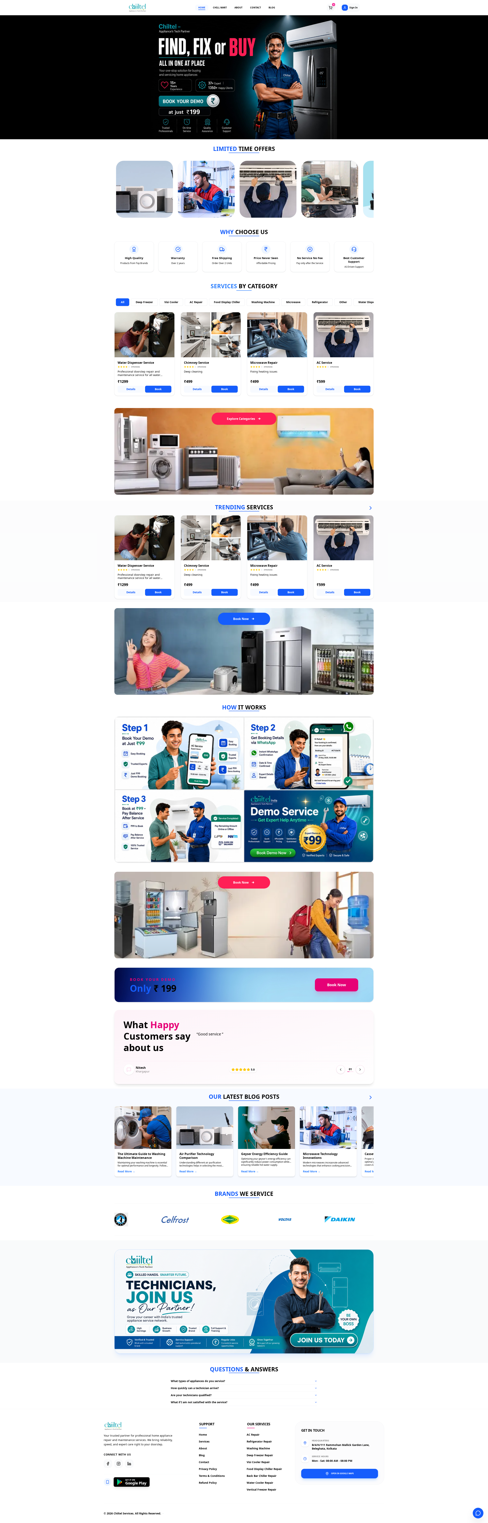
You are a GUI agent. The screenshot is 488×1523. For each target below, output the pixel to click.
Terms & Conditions (212, 1476)
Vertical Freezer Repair (261, 1489)
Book (158, 389)
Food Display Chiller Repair (264, 1469)
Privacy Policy (208, 1469)
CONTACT (255, 7)
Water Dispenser (369, 302)
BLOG (272, 7)
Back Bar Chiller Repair (261, 1476)
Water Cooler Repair (260, 1482)
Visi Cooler (171, 302)
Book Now (241, 619)
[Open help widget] (478, 1513)
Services (204, 1441)
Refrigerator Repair (259, 1441)
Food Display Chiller (227, 302)
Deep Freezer (144, 302)
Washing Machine (263, 302)
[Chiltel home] (137, 7)
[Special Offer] (144, 189)
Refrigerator (320, 302)
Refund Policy (208, 1482)
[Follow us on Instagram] (118, 1463)
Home (203, 1434)
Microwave (293, 302)
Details (130, 389)
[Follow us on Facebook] (108, 1463)
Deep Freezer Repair (260, 1455)
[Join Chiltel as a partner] (321, 1340)
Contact (204, 1462)
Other (343, 302)
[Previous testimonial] (340, 1069)
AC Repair (196, 302)
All (122, 302)
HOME (201, 7)
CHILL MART (220, 7)
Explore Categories (241, 419)
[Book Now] (189, 101)
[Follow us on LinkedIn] (129, 1463)
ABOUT (238, 7)
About (203, 1448)
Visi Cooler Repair (258, 1462)
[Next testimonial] (360, 1069)
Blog (202, 1455)
